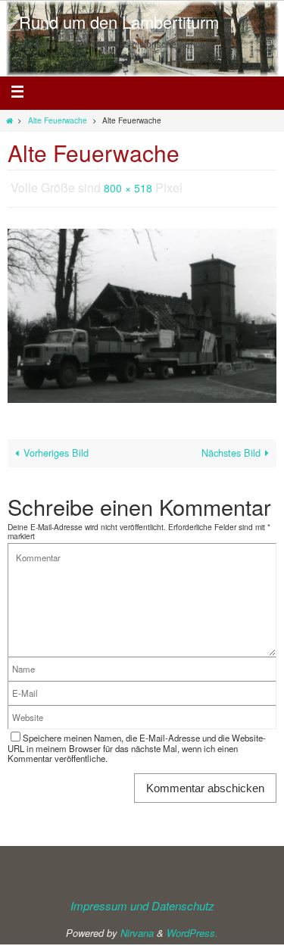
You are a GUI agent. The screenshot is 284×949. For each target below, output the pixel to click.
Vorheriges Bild (56, 449)
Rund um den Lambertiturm (119, 21)
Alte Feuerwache (57, 120)
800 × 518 (128, 186)
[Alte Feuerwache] (142, 311)
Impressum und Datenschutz (142, 901)
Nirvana (137, 929)
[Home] (9, 120)
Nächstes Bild (231, 449)
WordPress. (192, 929)
